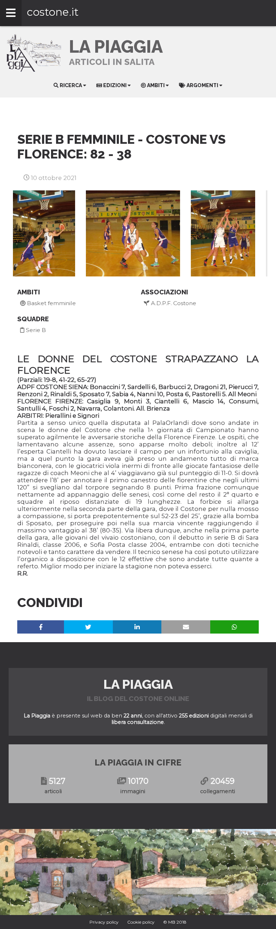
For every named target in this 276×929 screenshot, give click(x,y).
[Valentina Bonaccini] (44, 233)
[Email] (186, 627)
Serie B (35, 330)
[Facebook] (40, 627)
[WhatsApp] (234, 627)
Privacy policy (104, 922)
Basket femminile (51, 303)
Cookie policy (141, 922)
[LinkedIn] (137, 627)
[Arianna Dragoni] (133, 233)
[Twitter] (88, 627)
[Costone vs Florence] (223, 233)
